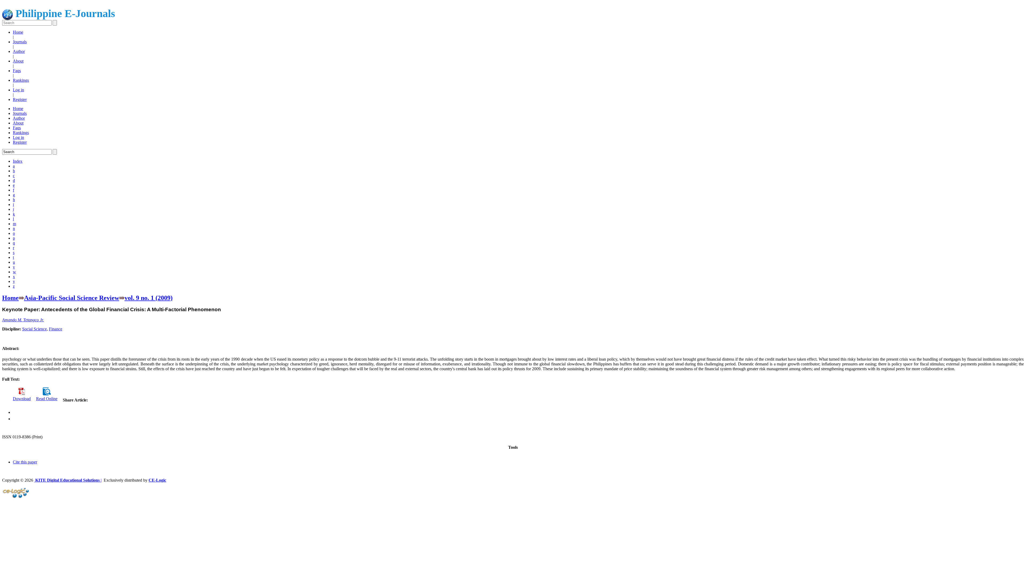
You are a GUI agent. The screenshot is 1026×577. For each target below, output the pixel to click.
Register (20, 99)
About (18, 61)
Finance (55, 329)
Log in (18, 90)
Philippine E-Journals (64, 13)
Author (19, 51)
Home (18, 32)
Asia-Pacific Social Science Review (71, 297)
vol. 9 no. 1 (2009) (149, 297)
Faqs (17, 70)
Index (17, 161)
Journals (20, 42)
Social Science (34, 329)
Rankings (21, 80)
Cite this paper (25, 462)
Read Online (46, 398)
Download (22, 398)
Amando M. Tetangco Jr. (23, 320)
